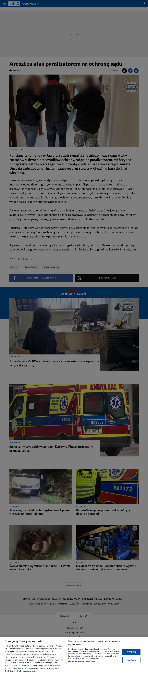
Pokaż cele (131, 660)
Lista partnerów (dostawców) (81, 661)
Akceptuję (131, 652)
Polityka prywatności (26, 671)
